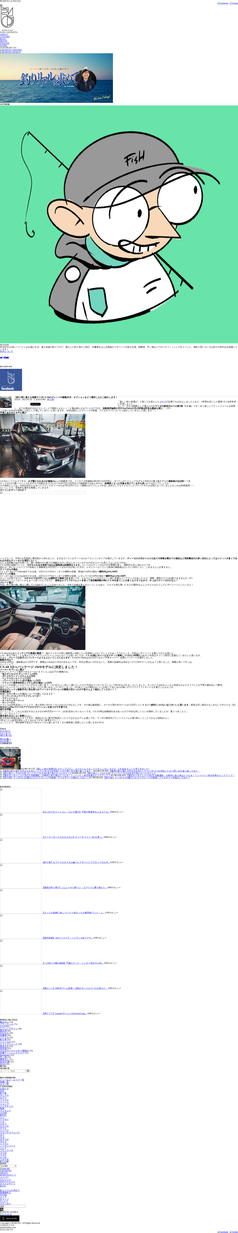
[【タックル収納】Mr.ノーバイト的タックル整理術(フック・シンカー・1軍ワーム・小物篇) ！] (20, 913)
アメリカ (4, 1037)
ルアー (3, 1097)
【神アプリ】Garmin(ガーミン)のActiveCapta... (64, 1013)
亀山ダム (4, 1022)
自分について (6, 351)
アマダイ (4, 1119)
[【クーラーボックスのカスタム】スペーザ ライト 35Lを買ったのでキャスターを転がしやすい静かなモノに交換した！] (20, 837)
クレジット (5, 1179)
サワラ (3, 1128)
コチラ (162, 401)
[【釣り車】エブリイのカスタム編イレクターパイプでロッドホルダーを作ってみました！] (20, 862)
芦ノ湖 (3, 1057)
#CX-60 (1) (5, 731)
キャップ (4, 1199)
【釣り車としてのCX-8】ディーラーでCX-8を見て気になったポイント (121, 773)
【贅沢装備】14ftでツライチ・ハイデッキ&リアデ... (67, 938)
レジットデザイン (9, 1028)
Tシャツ (4, 1201)
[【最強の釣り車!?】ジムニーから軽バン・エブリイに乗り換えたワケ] (20, 887)
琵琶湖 (3, 1048)
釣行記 (3, 1115)
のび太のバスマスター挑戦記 (14, 1050)
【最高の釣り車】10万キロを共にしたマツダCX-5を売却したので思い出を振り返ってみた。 (154, 771)
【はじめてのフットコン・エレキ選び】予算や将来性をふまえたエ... (76, 812)
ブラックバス (6, 1024)
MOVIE (3, 41)
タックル (4, 1095)
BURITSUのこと (8, 1175)
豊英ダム (4, 1059)
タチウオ (4, 1139)
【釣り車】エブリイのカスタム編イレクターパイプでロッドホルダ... (76, 862)
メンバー (4, 1177)
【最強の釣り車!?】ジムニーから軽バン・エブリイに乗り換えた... (74, 887)
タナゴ (3, 1141)
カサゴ (3, 1124)
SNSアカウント (7, 1181)
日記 (2, 1091)
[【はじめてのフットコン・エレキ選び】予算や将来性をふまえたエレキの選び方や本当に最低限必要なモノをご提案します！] (20, 812)
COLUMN (5, 37)
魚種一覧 (4, 1082)
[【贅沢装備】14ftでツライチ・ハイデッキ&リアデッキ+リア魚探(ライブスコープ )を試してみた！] (20, 938)
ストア (3, 1197)
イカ (2, 1122)
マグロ (3, 1152)
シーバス (4, 1130)
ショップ (4, 1104)
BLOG (3, 39)
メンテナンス (6, 1106)
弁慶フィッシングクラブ (12, 1053)
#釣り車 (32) (6, 735)
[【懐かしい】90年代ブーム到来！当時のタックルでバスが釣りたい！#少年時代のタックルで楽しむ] (20, 988)
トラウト (4, 1144)
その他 (3, 1113)
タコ (2, 1137)
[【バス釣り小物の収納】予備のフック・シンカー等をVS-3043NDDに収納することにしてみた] (20, 963)
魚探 (2, 1108)
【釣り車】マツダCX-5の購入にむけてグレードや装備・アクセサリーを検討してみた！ (147, 777)
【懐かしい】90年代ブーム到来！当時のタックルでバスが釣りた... (74, 988)
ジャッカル (5, 1042)
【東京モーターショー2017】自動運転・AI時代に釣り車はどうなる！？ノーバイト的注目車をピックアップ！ (180, 775)
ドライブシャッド (9, 1044)
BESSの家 (5, 1061)
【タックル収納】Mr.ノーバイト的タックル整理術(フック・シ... (73, 913)
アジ (2, 1117)
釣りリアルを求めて (10, 1190)
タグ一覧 (4, 1084)
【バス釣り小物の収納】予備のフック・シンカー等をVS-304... (72, 963)
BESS (2, 1064)
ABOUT (4, 34)
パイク (3, 1148)
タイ (2, 1135)
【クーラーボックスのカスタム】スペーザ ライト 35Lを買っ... (72, 837)
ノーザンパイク (7, 1146)
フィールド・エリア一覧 (12, 1080)
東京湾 (3, 1031)
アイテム (4, 1099)
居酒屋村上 (5, 1192)
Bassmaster (5, 1055)
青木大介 (4, 1046)
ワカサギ (4, 1159)
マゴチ (3, 1155)
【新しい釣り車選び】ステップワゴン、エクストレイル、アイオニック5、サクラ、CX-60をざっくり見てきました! (92, 769)
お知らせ (4, 1088)
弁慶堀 (3, 1035)
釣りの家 (4, 1161)
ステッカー (5, 1203)
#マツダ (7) (5, 733)
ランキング (5, 1111)
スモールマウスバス (10, 1133)
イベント (4, 1102)
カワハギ (4, 1126)
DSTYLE (4, 1033)
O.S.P (2, 1026)
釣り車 (50, 399)
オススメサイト (7, 1184)
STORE (3, 45)
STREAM (4, 43)
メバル (3, 1157)
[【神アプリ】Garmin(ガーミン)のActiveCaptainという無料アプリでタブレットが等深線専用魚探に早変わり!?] (20, 1013)
